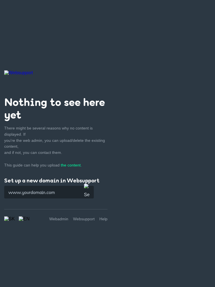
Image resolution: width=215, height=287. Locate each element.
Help (103, 219)
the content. (71, 165)
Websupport (84, 219)
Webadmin (58, 219)
